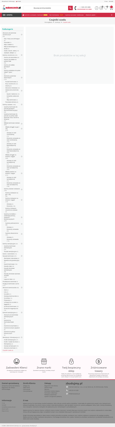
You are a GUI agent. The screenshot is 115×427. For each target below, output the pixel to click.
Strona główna (48, 22)
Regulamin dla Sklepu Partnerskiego (8, 388)
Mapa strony (5, 411)
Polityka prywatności (50, 394)
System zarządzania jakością (53, 396)
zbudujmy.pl (33, 425)
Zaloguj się (26, 386)
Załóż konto (26, 387)
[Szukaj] (70, 8)
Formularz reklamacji (50, 393)
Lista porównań (27, 391)
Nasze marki (5, 409)
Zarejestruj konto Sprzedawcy (11, 386)
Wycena (46, 389)
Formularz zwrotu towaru (52, 391)
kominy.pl (57, 22)
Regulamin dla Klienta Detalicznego (51, 386)
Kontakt (4, 405)
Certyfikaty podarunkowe (9, 407)
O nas (3, 403)
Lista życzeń (26, 389)
